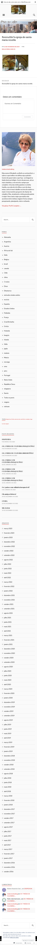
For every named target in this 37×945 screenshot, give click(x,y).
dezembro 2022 (9, 542)
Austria (6, 246)
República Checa (9, 384)
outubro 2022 (8, 551)
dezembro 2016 (9, 863)
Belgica (6, 259)
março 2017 (8, 849)
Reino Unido (8, 380)
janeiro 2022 (8, 591)
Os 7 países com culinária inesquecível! (15, 487)
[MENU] (3, 15)
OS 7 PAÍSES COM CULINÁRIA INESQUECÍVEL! (12, 461)
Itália (5, 344)
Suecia (6, 393)
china (6, 277)
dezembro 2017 (9, 809)
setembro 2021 (9, 609)
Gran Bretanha (9, 322)
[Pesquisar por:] (18, 220)
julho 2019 (7, 724)
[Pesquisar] (32, 220)
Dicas (6, 286)
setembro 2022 (9, 555)
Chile (5, 273)
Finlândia (7, 313)
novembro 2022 (9, 546)
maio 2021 (7, 627)
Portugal (7, 375)
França (6, 317)
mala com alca (17, 419)
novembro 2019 (9, 707)
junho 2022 (8, 569)
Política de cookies (14, 937)
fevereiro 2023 (9, 533)
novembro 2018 (9, 760)
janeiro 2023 (8, 537)
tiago (31, 419)
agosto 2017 (8, 827)
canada (6, 268)
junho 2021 (8, 622)
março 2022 (8, 582)
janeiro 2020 (8, 698)
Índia (5, 255)
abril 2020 (7, 684)
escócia (6, 300)
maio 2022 (7, 573)
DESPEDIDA (6, 439)
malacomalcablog (8, 49)
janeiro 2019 (8, 751)
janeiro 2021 (8, 644)
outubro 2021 (8, 604)
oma (5, 366)
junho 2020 (8, 675)
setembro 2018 (9, 769)
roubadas (28, 419)
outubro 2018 (8, 765)
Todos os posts (9, 398)
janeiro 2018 (8, 805)
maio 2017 (7, 840)
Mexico (6, 357)
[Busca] (32, 15)
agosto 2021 (8, 613)
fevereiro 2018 (9, 800)
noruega (7, 362)
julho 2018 (7, 778)
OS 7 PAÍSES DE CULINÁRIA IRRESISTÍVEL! (18, 453)
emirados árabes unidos (12, 295)
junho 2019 (8, 729)
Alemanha (7, 237)
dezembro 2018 (9, 756)
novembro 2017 (9, 814)
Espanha (7, 304)
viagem (7, 423)
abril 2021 (7, 631)
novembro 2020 (9, 653)
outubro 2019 (8, 711)
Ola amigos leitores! (9, 494)
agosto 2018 (8, 774)
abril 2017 (7, 845)
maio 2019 (7, 733)
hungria (6, 335)
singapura (7, 389)
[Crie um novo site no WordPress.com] (18, 2)
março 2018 (8, 796)
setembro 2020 (9, 662)
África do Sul (8, 250)
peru (5, 371)
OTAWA (4, 501)
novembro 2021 (9, 600)
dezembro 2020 (9, 649)
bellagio (7, 419)
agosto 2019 (8, 720)
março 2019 (8, 742)
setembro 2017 (9, 823)
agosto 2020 (8, 667)
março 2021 (8, 635)
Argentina (7, 242)
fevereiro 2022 (9, 586)
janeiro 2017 (8, 858)
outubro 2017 (8, 818)
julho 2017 (7, 831)
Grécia (6, 326)
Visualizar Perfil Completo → (11, 206)
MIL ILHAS (6, 508)
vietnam (7, 406)
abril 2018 (7, 791)
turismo (3, 423)
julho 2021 (7, 618)
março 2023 (8, 528)
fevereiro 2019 (9, 747)
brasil (6, 264)
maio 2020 (7, 680)
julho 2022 (7, 564)
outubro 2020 (8, 658)
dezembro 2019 (9, 702)
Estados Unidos (9, 308)
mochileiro (23, 419)
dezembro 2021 (9, 595)
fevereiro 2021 (9, 640)
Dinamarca (7, 291)
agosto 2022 (8, 560)
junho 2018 (8, 782)
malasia (6, 353)
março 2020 (8, 689)
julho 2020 (7, 671)
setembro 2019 (9, 716)
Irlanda (6, 340)
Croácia (6, 282)
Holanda (7, 331)
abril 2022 (7, 577)
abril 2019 (7, 738)
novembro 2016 (9, 867)
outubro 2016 (8, 871)
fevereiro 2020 (9, 693)
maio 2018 (7, 787)
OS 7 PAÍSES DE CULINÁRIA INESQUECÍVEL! (18, 446)
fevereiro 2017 (9, 854)
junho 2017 (8, 836)
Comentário (27, 117)
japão (6, 349)
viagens (6, 402)
